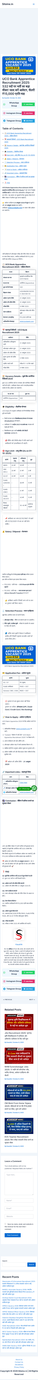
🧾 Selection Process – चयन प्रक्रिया (16, 162)
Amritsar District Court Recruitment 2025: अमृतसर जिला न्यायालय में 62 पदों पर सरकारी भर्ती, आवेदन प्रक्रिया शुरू (18, 1300)
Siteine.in (7, 4)
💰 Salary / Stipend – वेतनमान (14, 159)
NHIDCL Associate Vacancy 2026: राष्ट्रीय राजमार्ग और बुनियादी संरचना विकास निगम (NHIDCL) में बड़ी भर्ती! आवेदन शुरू (18, 1292)
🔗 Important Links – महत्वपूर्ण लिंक (15, 173)
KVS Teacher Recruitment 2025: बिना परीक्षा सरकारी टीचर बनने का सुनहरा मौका (19, 1140)
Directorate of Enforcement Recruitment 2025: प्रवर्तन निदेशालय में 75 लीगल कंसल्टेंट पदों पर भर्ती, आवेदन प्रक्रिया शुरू (18, 1283)
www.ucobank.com (15, 208)
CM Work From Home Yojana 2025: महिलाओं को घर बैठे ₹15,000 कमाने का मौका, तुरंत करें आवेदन (18, 1106)
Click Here (23, 783)
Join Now (29, 104)
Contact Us (19, 1362)
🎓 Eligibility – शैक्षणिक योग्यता (13, 152)
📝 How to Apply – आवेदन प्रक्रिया (15, 169)
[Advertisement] (19, 34)
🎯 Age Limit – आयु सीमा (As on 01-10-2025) (19, 155)
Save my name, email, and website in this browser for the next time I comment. (19, 1226)
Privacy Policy (19, 1367)
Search (4, 1261)
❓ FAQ (7, 183)
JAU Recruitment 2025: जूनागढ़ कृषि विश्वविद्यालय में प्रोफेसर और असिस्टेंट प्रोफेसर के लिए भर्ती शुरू (18, 1036)
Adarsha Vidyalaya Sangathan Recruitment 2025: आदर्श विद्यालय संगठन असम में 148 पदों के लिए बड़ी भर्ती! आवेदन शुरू (17, 1320)
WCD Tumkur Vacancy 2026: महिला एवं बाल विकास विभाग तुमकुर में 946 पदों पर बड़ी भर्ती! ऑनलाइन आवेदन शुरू (18, 1334)
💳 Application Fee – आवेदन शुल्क (15, 166)
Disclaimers (19, 1365)
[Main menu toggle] (33, 4)
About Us (19, 1360)
